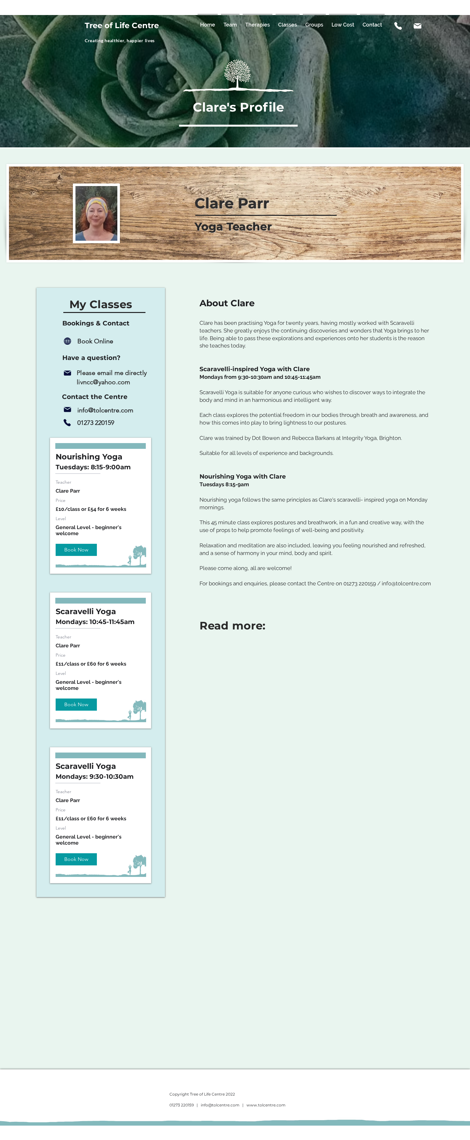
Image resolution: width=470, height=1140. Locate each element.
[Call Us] (398, 26)
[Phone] (67, 422)
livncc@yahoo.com (103, 382)
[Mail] (417, 26)
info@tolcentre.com (406, 583)
